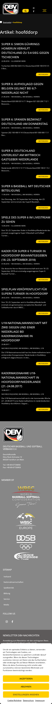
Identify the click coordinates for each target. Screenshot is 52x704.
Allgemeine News (18, 61)
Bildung (7, 593)
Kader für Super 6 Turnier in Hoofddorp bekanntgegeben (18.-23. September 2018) (24, 255)
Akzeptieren (26, 678)
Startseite (7, 22)
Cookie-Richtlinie (15, 700)
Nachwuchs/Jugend (9, 348)
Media (6, 604)
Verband (7, 576)
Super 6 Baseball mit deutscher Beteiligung (25, 188)
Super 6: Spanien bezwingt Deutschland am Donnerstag (24, 121)
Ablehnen (26, 686)
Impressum (40, 700)
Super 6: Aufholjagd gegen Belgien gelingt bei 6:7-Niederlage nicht (22, 88)
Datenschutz (28, 700)
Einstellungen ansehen (26, 694)
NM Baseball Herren (31, 97)
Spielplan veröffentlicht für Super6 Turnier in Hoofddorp (24, 291)
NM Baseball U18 (37, 348)
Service (7, 599)
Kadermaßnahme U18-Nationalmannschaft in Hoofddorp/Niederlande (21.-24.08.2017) (21, 379)
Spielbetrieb (9, 588)
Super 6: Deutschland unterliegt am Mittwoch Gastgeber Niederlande (20, 155)
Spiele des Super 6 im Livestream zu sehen (25, 219)
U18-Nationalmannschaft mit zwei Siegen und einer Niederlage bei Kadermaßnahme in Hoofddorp (24, 331)
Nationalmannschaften (13, 582)
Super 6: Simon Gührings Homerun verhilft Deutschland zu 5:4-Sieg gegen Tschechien (25, 50)
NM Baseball (16, 97)
